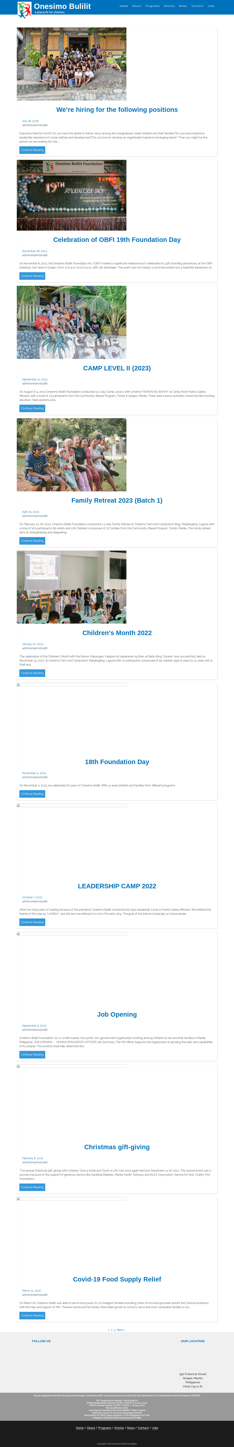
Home (124, 6)
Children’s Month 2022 (117, 632)
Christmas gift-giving (117, 1147)
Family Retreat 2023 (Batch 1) (117, 500)
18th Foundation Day (117, 761)
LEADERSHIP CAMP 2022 (117, 886)
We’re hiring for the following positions (117, 109)
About (136, 6)
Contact (198, 6)
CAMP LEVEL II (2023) (117, 368)
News (183, 6)
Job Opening (117, 1014)
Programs (153, 6)
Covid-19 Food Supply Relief (117, 1279)
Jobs (211, 6)
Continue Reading (32, 150)
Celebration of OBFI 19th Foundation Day (117, 239)
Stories (169, 6)
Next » (121, 1330)
